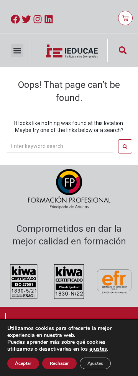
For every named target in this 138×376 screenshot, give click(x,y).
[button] (17, 50)
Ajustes (95, 363)
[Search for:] (60, 146)
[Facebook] (15, 19)
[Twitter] (26, 19)
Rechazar (59, 363)
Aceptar (23, 363)
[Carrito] (125, 18)
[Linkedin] (48, 19)
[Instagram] (37, 19)
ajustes (98, 349)
